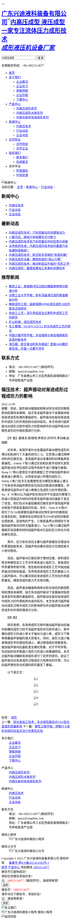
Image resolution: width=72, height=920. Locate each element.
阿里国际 (22, 170)
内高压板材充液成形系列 (32, 117)
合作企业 (22, 148)
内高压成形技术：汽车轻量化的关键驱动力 (37, 232)
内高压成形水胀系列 (29, 113)
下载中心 (22, 99)
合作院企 (15, 139)
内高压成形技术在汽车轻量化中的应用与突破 (38, 241)
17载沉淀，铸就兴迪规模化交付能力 (32, 237)
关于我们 (15, 77)
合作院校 (22, 144)
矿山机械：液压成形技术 (25, 322)
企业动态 (22, 135)
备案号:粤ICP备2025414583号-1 (29, 862)
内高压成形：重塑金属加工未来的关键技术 (37, 268)
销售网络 (22, 90)
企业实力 (22, 86)
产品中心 (15, 104)
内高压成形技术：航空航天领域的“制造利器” (38, 254)
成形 (14, 717)
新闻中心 (15, 121)
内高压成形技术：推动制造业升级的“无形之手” (40, 263)
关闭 (5, 885)
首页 (12, 72)
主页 (20, 187)
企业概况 (22, 81)
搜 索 (40, 58)
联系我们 (15, 153)
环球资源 (22, 175)
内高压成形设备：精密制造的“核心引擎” (35, 259)
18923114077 (41, 867)
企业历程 (22, 95)
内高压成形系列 (26, 108)
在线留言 (22, 161)
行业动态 (22, 130)
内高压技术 (23, 126)
